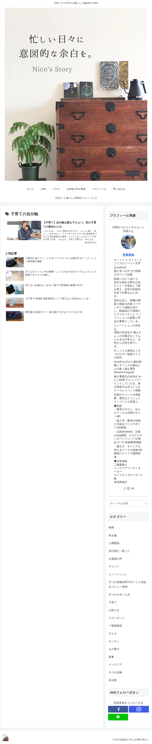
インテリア (115, 664)
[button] (145, 503)
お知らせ (114, 610)
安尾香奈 (128, 254)
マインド (114, 566)
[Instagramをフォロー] (128, 488)
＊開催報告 (115, 625)
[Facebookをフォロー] (124, 488)
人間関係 (114, 543)
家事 (111, 656)
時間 (111, 527)
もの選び (114, 649)
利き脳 (113, 535)
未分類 (113, 680)
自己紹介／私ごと (119, 550)
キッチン (114, 641)
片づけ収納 (115, 672)
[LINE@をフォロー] (132, 488)
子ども (113, 633)
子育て (113, 602)
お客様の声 (115, 558)
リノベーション (118, 574)
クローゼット (117, 618)
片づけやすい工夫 (119, 594)
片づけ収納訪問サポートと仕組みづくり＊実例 (127, 584)
